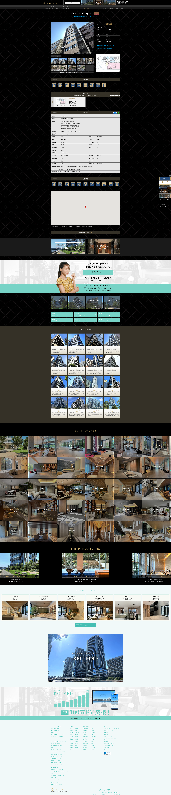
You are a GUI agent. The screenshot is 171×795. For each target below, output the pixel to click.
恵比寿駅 (92, 730)
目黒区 (76, 734)
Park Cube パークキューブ (56, 738)
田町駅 (84, 738)
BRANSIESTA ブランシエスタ (57, 767)
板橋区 (71, 745)
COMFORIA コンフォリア (56, 732)
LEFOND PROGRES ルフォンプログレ (58, 741)
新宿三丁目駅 (93, 736)
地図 (117, 8)
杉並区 (76, 743)
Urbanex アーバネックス (56, 739)
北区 (71, 741)
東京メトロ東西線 (65, 125)
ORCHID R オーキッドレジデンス (57, 745)
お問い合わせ (97, 272)
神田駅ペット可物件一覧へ (57, 320)
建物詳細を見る (56, 79)
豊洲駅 (92, 734)
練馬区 (76, 745)
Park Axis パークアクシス (56, 728)
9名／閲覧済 (86, 8)
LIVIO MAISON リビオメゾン (56, 779)
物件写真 (104, 8)
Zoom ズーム (53, 777)
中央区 (76, 728)
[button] (145, 566)
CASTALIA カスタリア (55, 743)
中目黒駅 (92, 745)
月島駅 (84, 749)
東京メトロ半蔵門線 (65, 127)
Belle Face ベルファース (56, 780)
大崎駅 (92, 743)
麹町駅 (92, 741)
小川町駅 (69, 128)
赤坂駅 (84, 732)
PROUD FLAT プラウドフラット (57, 736)
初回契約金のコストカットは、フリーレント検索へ (85, 718)
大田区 (71, 739)
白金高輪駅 (85, 736)
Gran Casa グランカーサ (56, 766)
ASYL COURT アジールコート (57, 769)
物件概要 (111, 8)
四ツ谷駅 (92, 739)
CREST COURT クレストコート (57, 764)
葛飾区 (76, 747)
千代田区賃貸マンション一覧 (55, 6)
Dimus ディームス (54, 747)
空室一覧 (123, 8)
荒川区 (76, 741)
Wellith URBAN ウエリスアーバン (58, 775)
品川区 (71, 734)
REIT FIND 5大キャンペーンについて (111, 728)
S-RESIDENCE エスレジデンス (57, 758)
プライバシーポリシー (108, 741)
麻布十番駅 (85, 728)
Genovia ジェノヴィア (55, 760)
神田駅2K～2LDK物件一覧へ (104, 314)
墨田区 (71, 738)
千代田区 (66, 118)
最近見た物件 (162, 183)
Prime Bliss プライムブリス (56, 784)
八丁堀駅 (85, 747)
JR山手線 (63, 121)
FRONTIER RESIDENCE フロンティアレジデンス (59, 772)
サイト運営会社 (107, 749)
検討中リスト (107, 739)
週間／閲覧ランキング (108, 730)
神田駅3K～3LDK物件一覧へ (104, 320)
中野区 (71, 743)
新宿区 (71, 732)
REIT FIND (47, 6)
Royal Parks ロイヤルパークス (57, 762)
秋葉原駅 (92, 749)
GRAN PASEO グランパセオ (56, 756)
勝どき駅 (85, 739)
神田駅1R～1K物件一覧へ (80, 314)
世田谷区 (77, 738)
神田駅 (67, 121)
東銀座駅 (85, 745)
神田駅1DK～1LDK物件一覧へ (81, 320)
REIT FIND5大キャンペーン (85, 625)
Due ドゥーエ (53, 752)
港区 (71, 728)
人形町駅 (85, 741)
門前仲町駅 (93, 732)
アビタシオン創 (65, 6)
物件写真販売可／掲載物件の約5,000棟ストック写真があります (72, 72)
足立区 (71, 747)
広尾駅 (84, 734)
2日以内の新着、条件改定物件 (110, 738)
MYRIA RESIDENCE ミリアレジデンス (58, 754)
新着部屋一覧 (107, 734)
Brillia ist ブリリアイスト (56, 749)
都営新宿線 (63, 128)
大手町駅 (73, 123)
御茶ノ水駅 (93, 747)
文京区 (71, 736)
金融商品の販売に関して (109, 743)
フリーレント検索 (107, 732)
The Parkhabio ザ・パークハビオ (58, 734)
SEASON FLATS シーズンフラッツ (58, 751)
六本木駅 (85, 730)
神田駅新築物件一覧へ (55, 314)
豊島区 (76, 739)
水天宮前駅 (85, 743)
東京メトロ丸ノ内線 (65, 123)
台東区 (76, 736)
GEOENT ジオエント (55, 782)
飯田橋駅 (92, 738)
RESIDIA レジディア (55, 730)
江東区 (76, 730)
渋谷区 (71, 730)
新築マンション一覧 (108, 736)
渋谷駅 (92, 728)
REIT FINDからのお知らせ (109, 745)
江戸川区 (72, 749)
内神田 (69, 118)
